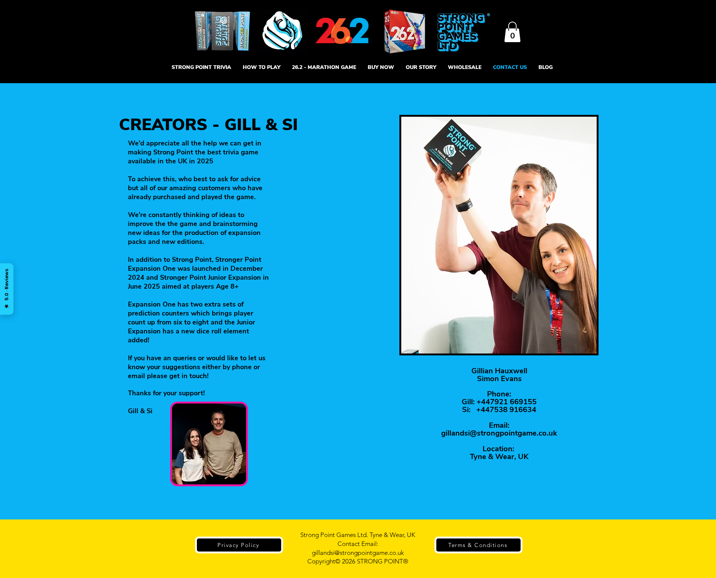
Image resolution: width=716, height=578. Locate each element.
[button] (512, 32)
